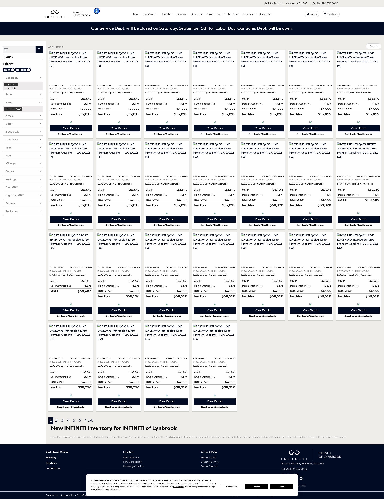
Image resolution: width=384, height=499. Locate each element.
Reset (7, 57)
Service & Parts (209, 452)
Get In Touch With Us (57, 452)
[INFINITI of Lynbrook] (67, 13)
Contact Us (52, 495)
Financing (51, 457)
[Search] (39, 49)
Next (89, 420)
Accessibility (67, 495)
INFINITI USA (53, 468)
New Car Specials (132, 462)
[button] (97, 11)
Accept (281, 487)
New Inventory (131, 457)
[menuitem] (23, 84)
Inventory (128, 452)
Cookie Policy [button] (178, 487)
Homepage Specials (133, 466)
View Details (71, 128)
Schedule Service (210, 462)
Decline (257, 487)
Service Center (208, 457)
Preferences (231, 487)
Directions (51, 463)
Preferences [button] (115, 490)
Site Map (82, 495)
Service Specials (209, 466)
